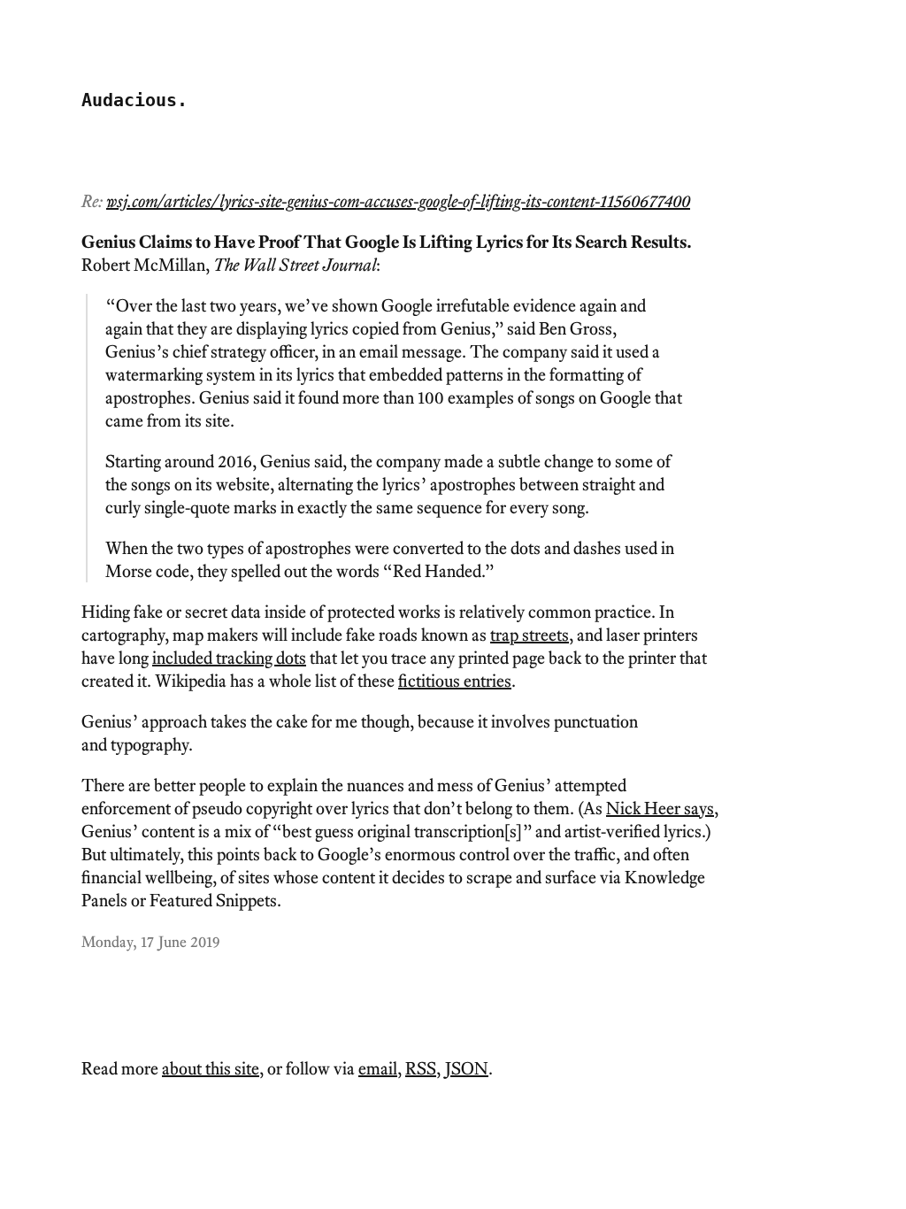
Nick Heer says (660, 808)
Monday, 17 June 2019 (150, 941)
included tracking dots (229, 657)
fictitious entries (454, 680)
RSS (420, 1068)
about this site (210, 1068)
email (377, 1068)
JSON (466, 1068)
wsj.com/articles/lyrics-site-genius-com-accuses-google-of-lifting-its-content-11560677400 (398, 201)
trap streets (529, 634)
